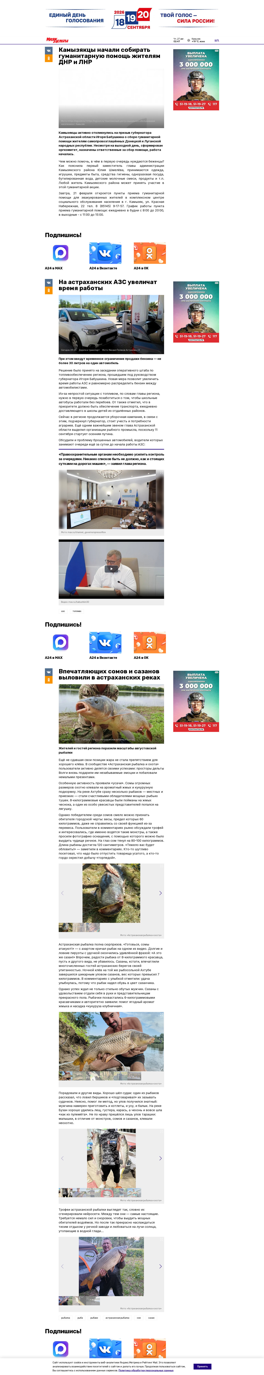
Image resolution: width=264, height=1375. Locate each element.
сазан (151, 1318)
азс (63, 611)
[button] (160, 893)
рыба (80, 1318)
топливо (77, 611)
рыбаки (94, 1318)
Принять (202, 1366)
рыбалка (65, 1318)
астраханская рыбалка (117, 1318)
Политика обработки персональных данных (146, 1370)
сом (139, 1318)
